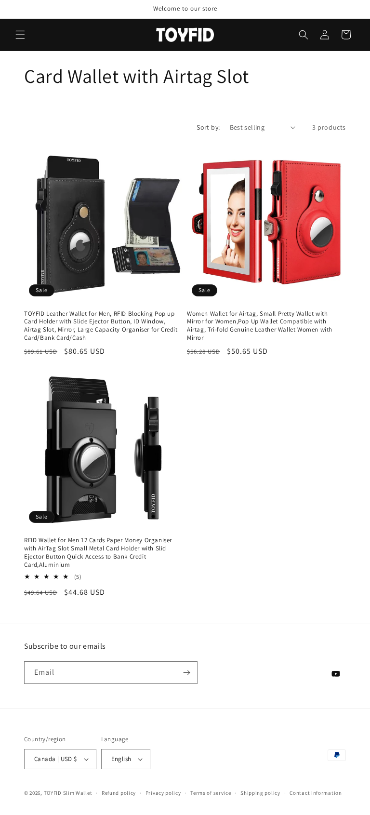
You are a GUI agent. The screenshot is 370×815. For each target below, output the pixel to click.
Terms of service (210, 792)
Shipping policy (260, 792)
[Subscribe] (186, 672)
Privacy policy (163, 792)
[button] (20, 34)
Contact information (316, 792)
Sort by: (208, 127)
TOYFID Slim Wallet (68, 792)
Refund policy (119, 792)
